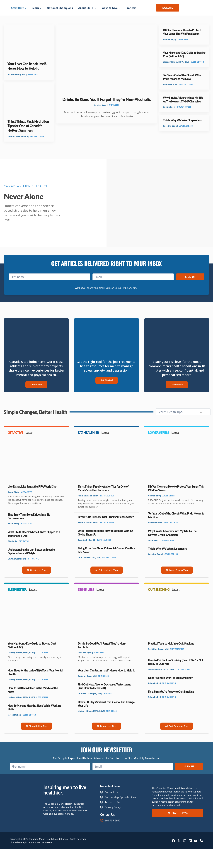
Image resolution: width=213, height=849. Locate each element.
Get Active (26, 492)
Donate (167, 7)
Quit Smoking (177, 649)
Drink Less (32, 74)
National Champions (60, 8)
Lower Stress (184, 39)
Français (131, 8)
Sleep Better (197, 62)
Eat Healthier (37, 136)
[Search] (201, 412)
